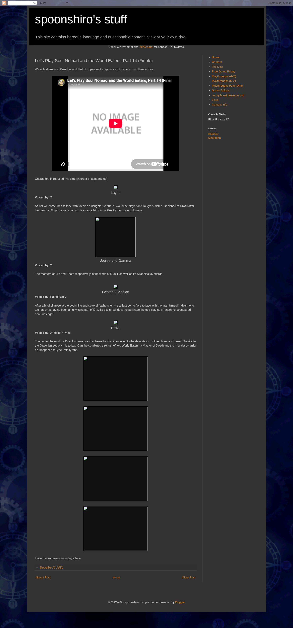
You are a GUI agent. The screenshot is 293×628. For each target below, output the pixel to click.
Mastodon (214, 137)
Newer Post (43, 577)
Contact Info (219, 104)
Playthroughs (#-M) (224, 76)
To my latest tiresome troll (228, 95)
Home (116, 577)
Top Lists (217, 66)
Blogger (180, 602)
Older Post (188, 577)
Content (217, 61)
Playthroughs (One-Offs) (227, 85)
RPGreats (146, 46)
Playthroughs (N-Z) (224, 80)
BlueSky (213, 133)
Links (215, 99)
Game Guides (220, 90)
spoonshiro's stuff (81, 19)
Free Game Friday (223, 71)
